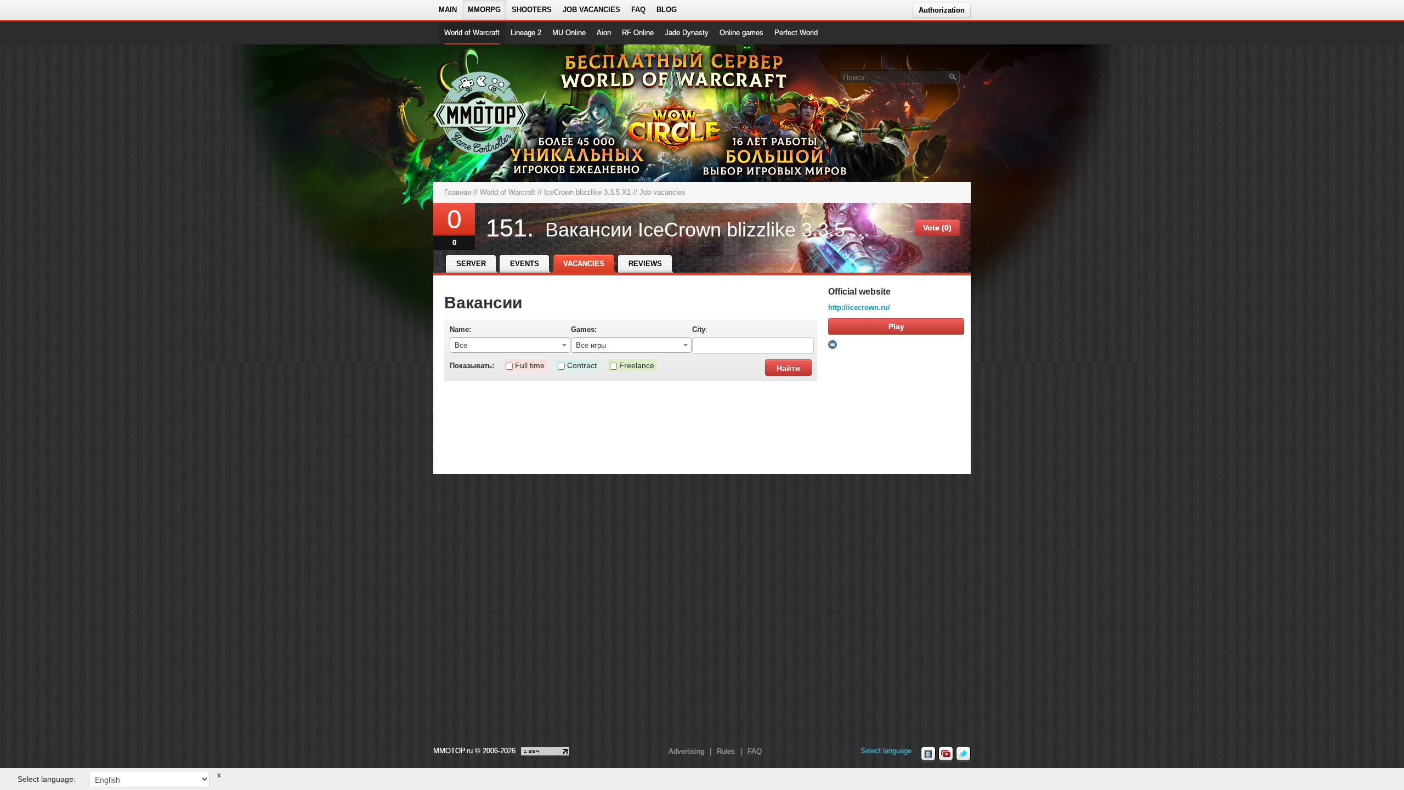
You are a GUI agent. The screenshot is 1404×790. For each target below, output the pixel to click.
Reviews (645, 263)
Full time (530, 365)
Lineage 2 (526, 33)
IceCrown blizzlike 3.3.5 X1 (587, 192)
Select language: (47, 779)
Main (448, 9)
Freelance (636, 365)
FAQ (638, 9)
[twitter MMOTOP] (963, 753)
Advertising (686, 751)
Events (524, 263)
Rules (726, 751)
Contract (582, 365)
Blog (666, 9)
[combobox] (510, 345)
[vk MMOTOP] (928, 753)
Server (471, 263)
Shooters (532, 9)
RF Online (638, 33)
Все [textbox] (461, 345)
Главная (457, 192)
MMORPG (484, 9)
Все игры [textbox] (591, 345)
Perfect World (796, 33)
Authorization (942, 10)
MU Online (569, 33)
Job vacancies (591, 9)
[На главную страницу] (481, 113)
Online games (741, 33)
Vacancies (583, 263)
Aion (604, 33)
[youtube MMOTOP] (945, 753)
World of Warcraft (472, 33)
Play (896, 326)
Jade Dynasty (687, 33)
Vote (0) (937, 227)
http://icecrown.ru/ (859, 307)
